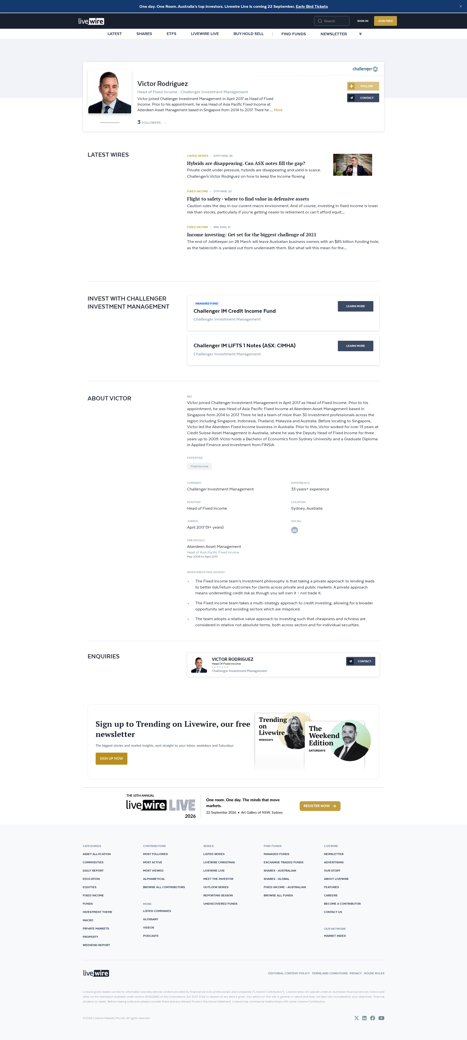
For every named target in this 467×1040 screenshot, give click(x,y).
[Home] (91, 21)
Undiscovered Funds (220, 903)
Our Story (332, 870)
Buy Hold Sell (249, 33)
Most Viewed (153, 870)
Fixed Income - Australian (285, 887)
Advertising (334, 862)
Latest (115, 33)
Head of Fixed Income (226, 663)
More (278, 110)
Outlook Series (215, 887)
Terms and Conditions (330, 973)
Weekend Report (96, 945)
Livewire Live (205, 33)
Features (331, 887)
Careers (330, 895)
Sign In (362, 21)
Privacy (356, 973)
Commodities (93, 862)
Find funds (293, 33)
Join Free (385, 21)
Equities (89, 887)
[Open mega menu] (360, 34)
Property (90, 937)
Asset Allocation (97, 854)
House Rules (374, 973)
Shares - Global (276, 879)
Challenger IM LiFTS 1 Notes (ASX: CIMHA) (245, 345)
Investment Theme (97, 912)
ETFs (171, 33)
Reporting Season (218, 895)
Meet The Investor (218, 879)
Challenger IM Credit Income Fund (235, 311)
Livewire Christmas (219, 862)
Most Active (152, 862)
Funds (88, 903)
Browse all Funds (278, 895)
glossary (150, 919)
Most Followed (155, 854)
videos (148, 927)
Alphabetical (154, 879)
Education (91, 879)
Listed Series (197, 155)
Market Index (335, 936)
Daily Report (93, 870)
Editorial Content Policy (289, 973)
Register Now (317, 806)
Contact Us (333, 912)
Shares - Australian (280, 870)
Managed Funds (276, 854)
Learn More (355, 306)
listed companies (157, 911)
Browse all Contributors (164, 887)
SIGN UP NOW (111, 758)
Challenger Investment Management (239, 671)
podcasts (150, 936)
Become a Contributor (342, 903)
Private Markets (96, 928)
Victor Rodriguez (232, 659)
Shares (144, 33)
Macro (88, 920)
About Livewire (336, 879)
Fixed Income (197, 191)
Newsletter (334, 33)
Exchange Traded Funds (283, 862)
